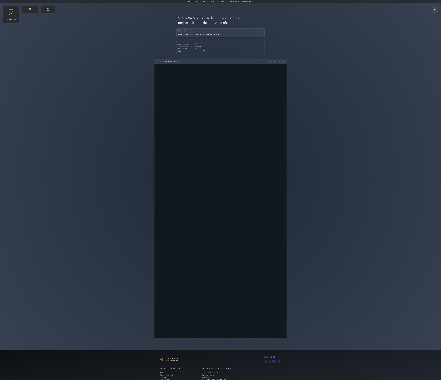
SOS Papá (205, 377)
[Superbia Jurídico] (172, 359)
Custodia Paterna (208, 375)
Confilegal (163, 377)
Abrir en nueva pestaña (276, 61)
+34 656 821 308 (232, 2)
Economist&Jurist (166, 375)
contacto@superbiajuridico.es (198, 2)
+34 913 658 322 (217, 2)
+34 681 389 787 (248, 2)
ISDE (161, 373)
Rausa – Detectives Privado (212, 373)
